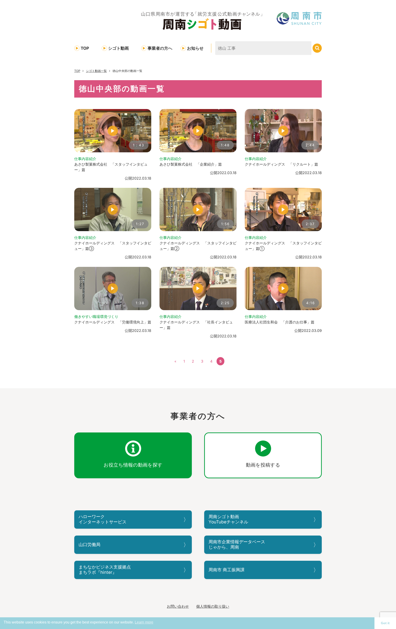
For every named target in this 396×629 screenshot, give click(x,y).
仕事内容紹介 (85, 158)
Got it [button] (385, 623)
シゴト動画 (118, 48)
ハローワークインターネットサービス (102, 519)
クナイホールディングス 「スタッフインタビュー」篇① (283, 246)
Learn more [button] (144, 622)
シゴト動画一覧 (96, 71)
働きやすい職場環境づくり (96, 316)
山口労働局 (89, 544)
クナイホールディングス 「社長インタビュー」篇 (196, 325)
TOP (85, 48)
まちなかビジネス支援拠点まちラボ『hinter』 (105, 569)
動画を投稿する (263, 465)
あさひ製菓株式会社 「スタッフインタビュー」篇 (111, 167)
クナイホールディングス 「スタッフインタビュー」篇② (198, 246)
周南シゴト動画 (202, 20)
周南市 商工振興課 (227, 569)
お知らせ (195, 48)
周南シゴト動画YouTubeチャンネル (228, 519)
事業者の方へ (160, 48)
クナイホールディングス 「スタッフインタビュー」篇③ (112, 246)
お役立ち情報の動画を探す (133, 465)
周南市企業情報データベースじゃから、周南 (237, 544)
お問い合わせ (178, 606)
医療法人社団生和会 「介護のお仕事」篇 (279, 322)
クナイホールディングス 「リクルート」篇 (281, 164)
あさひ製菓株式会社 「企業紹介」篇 (191, 164)
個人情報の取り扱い (212, 606)
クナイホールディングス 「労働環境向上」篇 (112, 322)
